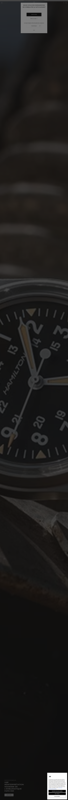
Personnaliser (57, 796)
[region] (57, 786)
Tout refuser (57, 793)
